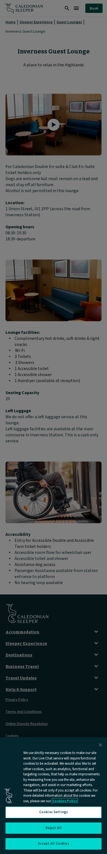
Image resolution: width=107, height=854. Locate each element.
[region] (53, 795)
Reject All (53, 827)
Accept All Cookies (53, 843)
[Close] (100, 745)
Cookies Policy (64, 801)
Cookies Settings (53, 812)
